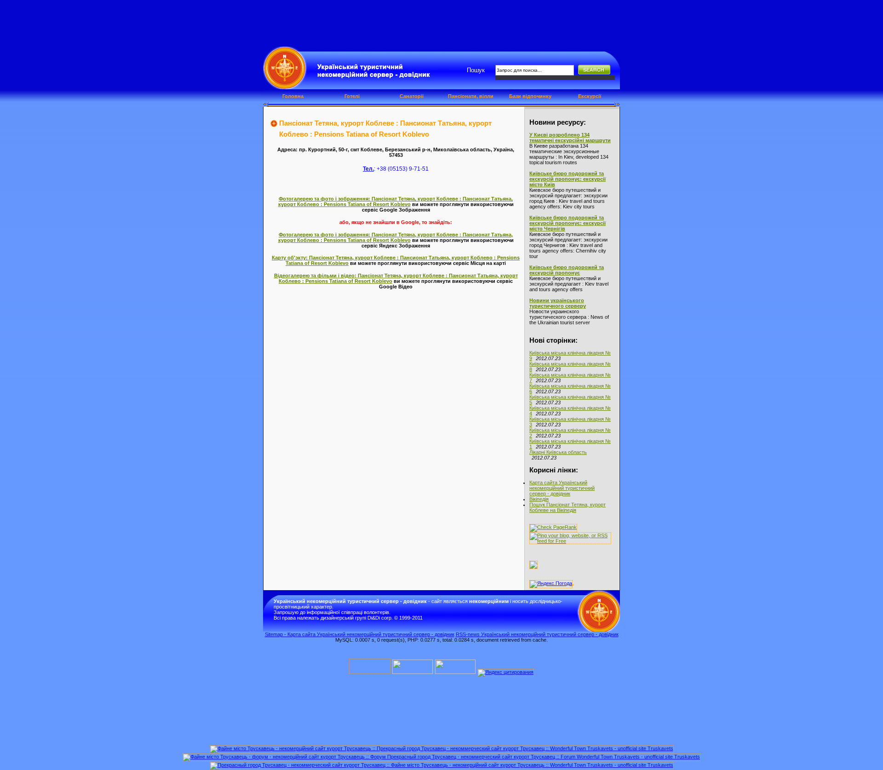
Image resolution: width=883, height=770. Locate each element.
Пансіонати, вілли (470, 96)
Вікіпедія (539, 499)
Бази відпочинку (530, 96)
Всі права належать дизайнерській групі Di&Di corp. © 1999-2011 (348, 618)
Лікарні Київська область (558, 452)
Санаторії (412, 96)
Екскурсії (589, 96)
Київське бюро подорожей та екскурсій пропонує (566, 270)
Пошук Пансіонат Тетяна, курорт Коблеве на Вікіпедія (567, 507)
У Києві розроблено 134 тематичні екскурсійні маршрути (570, 137)
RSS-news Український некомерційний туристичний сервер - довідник (537, 634)
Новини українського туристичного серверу (557, 303)
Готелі (352, 96)
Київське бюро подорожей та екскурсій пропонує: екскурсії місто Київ (567, 179)
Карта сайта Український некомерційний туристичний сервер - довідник (562, 488)
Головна (293, 96)
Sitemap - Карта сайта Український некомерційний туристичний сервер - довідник (359, 634)
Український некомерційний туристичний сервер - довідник (322, 72)
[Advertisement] (441, 20)
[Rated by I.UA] (412, 672)
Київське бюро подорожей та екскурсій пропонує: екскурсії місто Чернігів (567, 223)
